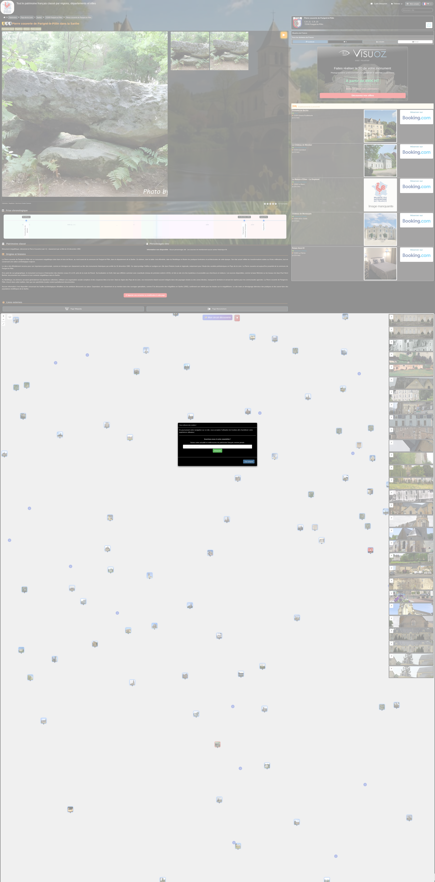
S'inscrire (217, 451)
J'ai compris (249, 461)
